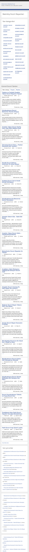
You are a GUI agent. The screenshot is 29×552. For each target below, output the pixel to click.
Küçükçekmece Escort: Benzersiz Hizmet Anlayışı (10, 111)
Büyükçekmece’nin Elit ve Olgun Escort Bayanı (14, 479)
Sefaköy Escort (19, 53)
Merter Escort (19, 43)
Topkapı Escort (19, 62)
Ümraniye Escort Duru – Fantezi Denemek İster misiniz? (12, 145)
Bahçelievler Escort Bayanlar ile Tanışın (12, 251)
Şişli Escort (18, 59)
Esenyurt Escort (8, 71)
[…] (8, 105)
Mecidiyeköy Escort (8, 343)
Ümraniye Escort (20, 65)
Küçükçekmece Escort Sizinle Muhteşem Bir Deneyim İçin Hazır (11, 378)
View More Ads (5, 442)
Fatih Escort (6, 74)
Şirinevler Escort (20, 56)
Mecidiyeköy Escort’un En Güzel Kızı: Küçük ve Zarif (12, 341)
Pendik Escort (19, 47)
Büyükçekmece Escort (8, 361)
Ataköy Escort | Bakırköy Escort (8, 4)
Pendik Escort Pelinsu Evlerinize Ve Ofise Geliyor (10, 163)
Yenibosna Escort (20, 68)
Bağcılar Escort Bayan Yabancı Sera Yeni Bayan (12, 305)
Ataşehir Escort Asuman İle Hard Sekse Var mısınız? (11, 287)
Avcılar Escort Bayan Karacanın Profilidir (12, 323)
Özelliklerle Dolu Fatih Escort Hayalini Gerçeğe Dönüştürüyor (12, 413)
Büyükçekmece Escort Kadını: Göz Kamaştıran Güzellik (11, 359)
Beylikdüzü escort (8, 59)
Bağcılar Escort (8, 48)
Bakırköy (6, 56)
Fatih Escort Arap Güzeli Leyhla (12, 427)
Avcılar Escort (7, 40)
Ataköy (5, 34)
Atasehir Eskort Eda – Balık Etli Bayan (12, 217)
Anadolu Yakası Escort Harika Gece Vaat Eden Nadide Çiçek (11, 127)
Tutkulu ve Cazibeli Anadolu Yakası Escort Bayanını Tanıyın (12, 93)
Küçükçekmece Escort (8, 113)
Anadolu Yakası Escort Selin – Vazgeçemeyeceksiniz (11, 233)
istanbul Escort (19, 28)
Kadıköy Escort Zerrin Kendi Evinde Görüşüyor (11, 181)
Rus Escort (18, 50)
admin (15, 95)
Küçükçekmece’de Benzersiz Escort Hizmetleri (11, 199)
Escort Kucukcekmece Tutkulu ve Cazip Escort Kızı (11, 395)
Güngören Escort (20, 25)
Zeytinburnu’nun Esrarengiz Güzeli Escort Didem (14, 475)
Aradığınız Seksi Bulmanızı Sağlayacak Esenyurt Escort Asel (11, 270)
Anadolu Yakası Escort (8, 95)
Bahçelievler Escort (8, 254)
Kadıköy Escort (19, 31)
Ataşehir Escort (7, 37)
